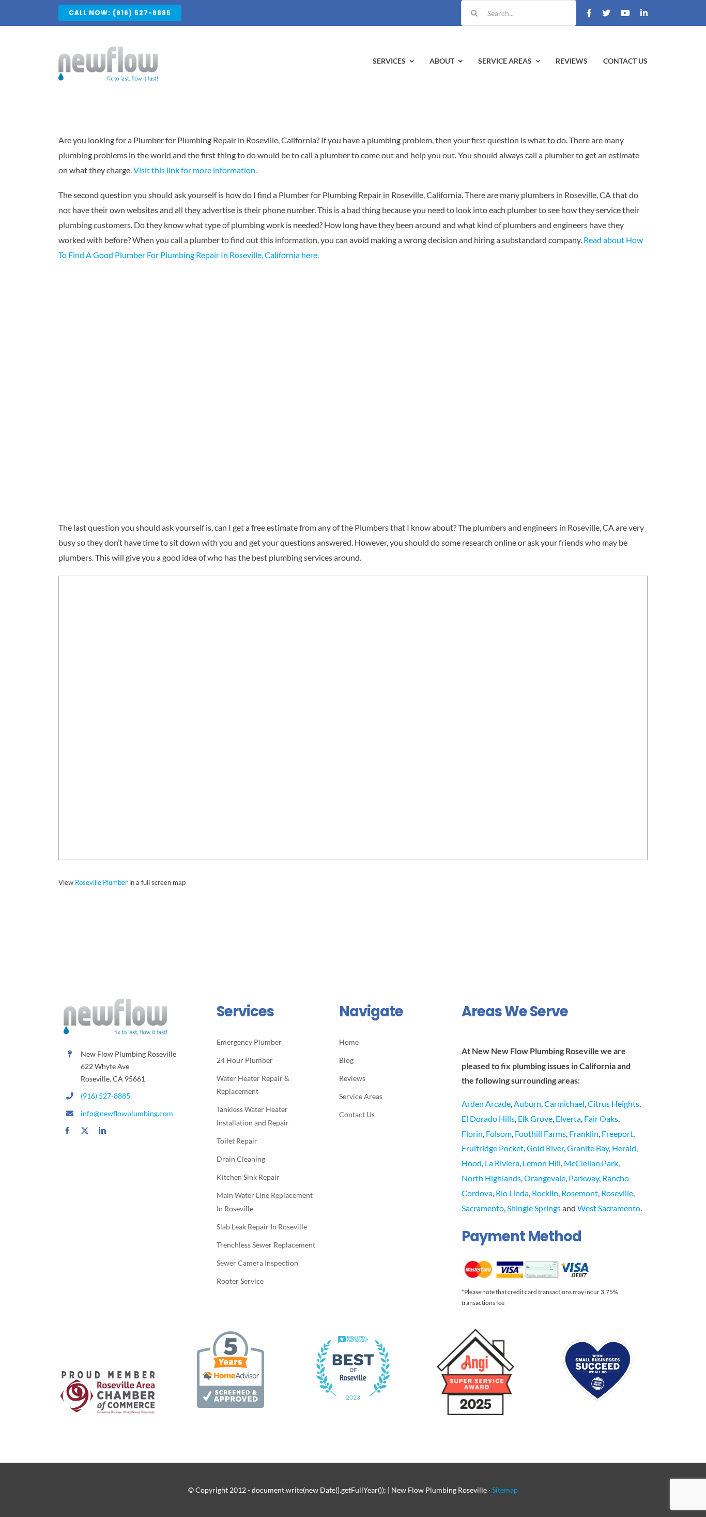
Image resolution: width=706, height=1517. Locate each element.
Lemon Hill (542, 1163)
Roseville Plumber (101, 882)
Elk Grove (535, 1118)
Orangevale (544, 1178)
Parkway (584, 1178)
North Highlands (491, 1178)
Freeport (617, 1133)
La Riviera (502, 1163)
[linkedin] (102, 1130)
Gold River (545, 1148)
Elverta (568, 1118)
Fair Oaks (601, 1118)
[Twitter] (606, 13)
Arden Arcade (486, 1103)
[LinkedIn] (644, 13)
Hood (472, 1163)
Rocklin (545, 1193)
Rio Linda (512, 1193)
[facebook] (67, 1130)
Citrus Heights (613, 1103)
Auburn (527, 1103)
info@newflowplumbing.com (127, 1113)
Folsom (499, 1133)
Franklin (583, 1133)
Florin (472, 1133)
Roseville (617, 1193)
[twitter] (84, 1130)
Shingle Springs (534, 1208)
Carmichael (564, 1103)
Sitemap (505, 1489)
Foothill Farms (540, 1133)
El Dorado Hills (488, 1118)
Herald (624, 1148)
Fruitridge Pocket (493, 1148)
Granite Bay (588, 1148)
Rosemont (579, 1193)
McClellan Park (591, 1163)
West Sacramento (608, 1208)
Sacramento (483, 1208)
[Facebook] (589, 13)
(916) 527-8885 (105, 1095)
